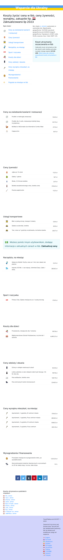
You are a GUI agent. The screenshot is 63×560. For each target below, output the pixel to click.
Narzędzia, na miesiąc (16, 47)
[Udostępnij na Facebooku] (17, 477)
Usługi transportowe (16, 42)
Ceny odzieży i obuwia (16, 62)
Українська (48, 541)
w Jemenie (43, 26)
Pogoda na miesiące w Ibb (18, 82)
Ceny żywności (14, 38)
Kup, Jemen (8, 509)
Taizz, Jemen (9, 498)
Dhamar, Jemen (10, 500)
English (47, 537)
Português (48, 545)
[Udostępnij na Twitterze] (23, 477)
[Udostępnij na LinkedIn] (39, 477)
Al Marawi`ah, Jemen (11, 511)
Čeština (47, 549)
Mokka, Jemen (9, 505)
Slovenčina (48, 547)
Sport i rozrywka (14, 52)
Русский (48, 539)
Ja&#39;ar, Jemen (10, 513)
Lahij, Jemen (9, 507)
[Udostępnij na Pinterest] (34, 477)
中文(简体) (48, 551)
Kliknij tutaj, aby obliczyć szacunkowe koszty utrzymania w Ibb (45, 55)
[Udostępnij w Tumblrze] (28, 477)
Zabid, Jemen (9, 501)
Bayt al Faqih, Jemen (11, 503)
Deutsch (47, 553)
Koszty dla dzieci (14, 57)
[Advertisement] (31, 99)
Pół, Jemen (8, 496)
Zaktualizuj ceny (49, 246)
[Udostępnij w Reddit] (45, 477)
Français (48, 555)
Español (47, 543)
